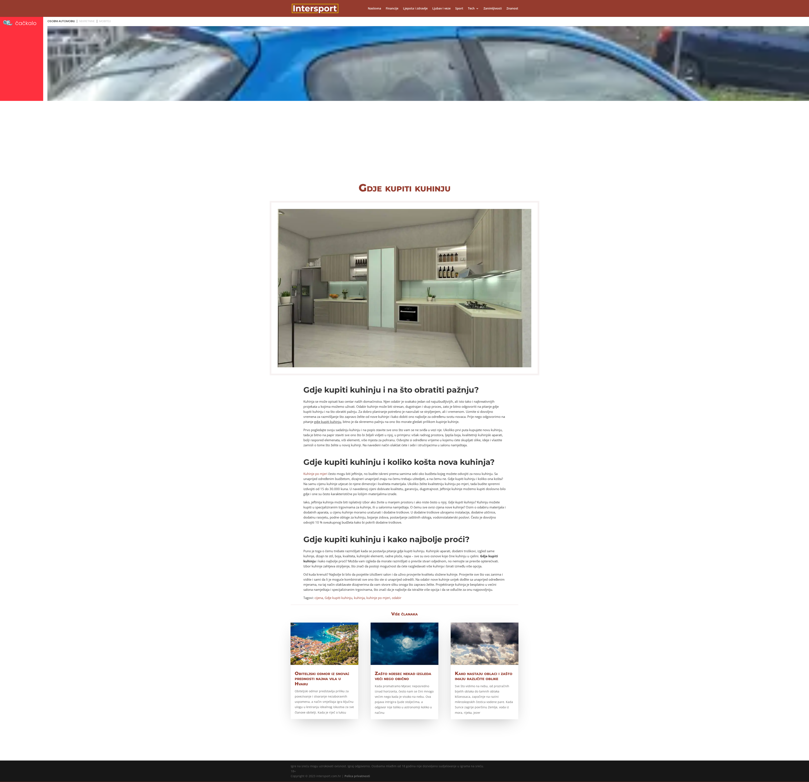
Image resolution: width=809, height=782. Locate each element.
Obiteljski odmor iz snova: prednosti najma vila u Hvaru (322, 678)
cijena (319, 598)
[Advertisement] (404, 145)
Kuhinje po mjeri (315, 474)
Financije (392, 8)
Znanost (512, 8)
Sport (459, 8)
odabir (396, 598)
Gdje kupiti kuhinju (338, 598)
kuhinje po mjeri (378, 598)
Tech (471, 8)
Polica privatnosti (357, 776)
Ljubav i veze (441, 8)
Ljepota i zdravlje (415, 8)
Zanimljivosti (493, 8)
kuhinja (359, 598)
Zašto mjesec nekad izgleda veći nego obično (403, 676)
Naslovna (374, 8)
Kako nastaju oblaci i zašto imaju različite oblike (483, 676)
